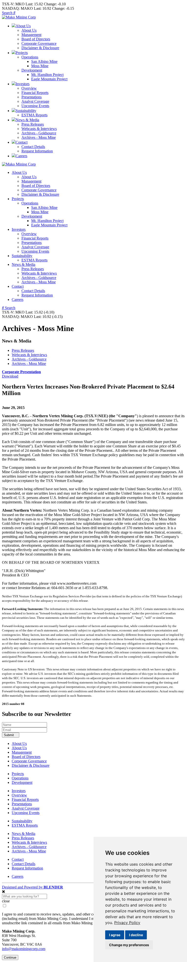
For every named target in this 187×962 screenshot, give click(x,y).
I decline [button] (136, 935)
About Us (29, 30)
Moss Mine (39, 66)
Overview (29, 88)
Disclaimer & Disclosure (40, 48)
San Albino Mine (44, 61)
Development (31, 70)
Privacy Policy (127, 922)
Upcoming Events (35, 106)
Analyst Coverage (35, 101)
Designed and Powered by (32, 887)
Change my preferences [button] (129, 945)
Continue (10, 957)
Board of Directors (35, 39)
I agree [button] (114, 935)
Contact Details (33, 147)
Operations (29, 57)
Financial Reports (34, 93)
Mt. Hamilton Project (47, 75)
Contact (18, 286)
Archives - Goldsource (38, 133)
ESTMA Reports (34, 115)
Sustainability (22, 256)
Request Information (37, 151)
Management (31, 35)
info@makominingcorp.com (23, 949)
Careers (17, 299)
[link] (127, 922)
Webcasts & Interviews (39, 129)
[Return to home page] (19, 17)
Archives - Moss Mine (38, 137)
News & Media (23, 264)
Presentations (31, 97)
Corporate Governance (38, 43)
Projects (18, 199)
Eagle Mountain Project (49, 79)
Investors (19, 229)
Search (7, 13)
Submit (9, 735)
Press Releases (32, 124)
